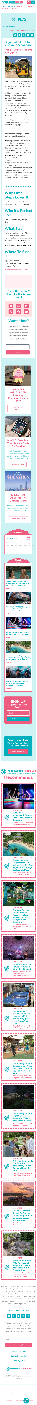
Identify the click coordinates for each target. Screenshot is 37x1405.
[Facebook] (9, 1316)
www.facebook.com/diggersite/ (16, 269)
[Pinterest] (23, 1316)
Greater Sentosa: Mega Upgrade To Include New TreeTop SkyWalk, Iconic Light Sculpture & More (18, 658)
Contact (6, 1393)
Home (3, 7)
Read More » (9, 588)
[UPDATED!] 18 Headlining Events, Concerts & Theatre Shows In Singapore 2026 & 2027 (18, 683)
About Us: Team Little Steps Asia (11, 1389)
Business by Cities (18, 1351)
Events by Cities (18, 1360)
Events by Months (18, 1356)
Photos (13, 1393)
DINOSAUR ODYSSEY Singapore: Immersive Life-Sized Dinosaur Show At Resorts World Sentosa (18, 609)
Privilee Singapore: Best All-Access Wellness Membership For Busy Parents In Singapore (18, 583)
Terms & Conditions (20, 1400)
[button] (15, 35)
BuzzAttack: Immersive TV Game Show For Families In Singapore (17, 633)
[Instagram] (28, 1316)
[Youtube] (18, 1316)
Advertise (24, 1389)
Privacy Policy (30, 1400)
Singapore (11, 7)
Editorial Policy (9, 1400)
